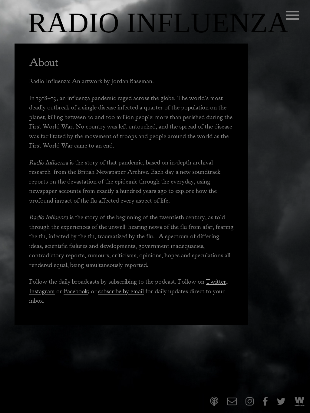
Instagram (42, 291)
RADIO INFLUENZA (158, 22)
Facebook (76, 291)
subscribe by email (121, 291)
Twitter (216, 282)
